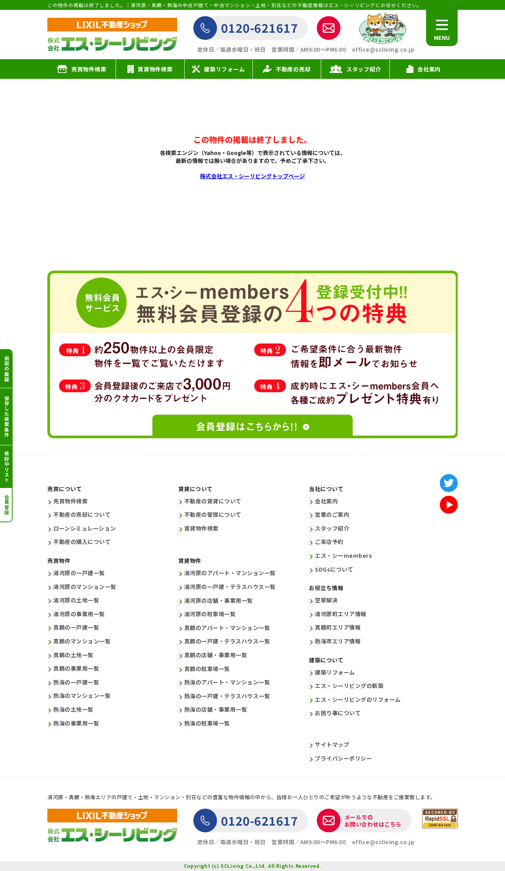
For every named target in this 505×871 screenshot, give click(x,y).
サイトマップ (332, 744)
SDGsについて (334, 569)
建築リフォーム (335, 672)
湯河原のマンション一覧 (84, 587)
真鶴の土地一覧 (73, 655)
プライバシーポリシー (343, 758)
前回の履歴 (6, 369)
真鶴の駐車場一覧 (207, 669)
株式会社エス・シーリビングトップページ (252, 176)
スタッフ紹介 (332, 528)
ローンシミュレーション (84, 528)
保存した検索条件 (6, 416)
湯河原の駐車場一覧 (210, 614)
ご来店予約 (329, 542)
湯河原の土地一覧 (76, 600)
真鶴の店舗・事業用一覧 (215, 655)
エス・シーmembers (343, 555)
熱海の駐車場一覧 (207, 723)
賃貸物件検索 (201, 528)
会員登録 (6, 504)
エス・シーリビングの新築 (349, 686)
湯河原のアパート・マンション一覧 (230, 573)
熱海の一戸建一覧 (76, 682)
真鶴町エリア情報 (338, 627)
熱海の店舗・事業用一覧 (215, 709)
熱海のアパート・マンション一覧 (227, 682)
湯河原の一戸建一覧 (79, 573)
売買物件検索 (70, 501)
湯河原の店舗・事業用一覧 (218, 600)
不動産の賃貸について (212, 501)
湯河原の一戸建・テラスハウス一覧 (230, 587)
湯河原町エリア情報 (341, 614)
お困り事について (338, 713)
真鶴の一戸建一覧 (76, 627)
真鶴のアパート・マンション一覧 (227, 628)
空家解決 (326, 600)
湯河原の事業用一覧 (79, 614)
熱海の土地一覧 (73, 709)
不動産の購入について (81, 542)
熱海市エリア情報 (338, 641)
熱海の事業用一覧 (76, 723)
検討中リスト (6, 466)
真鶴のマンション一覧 (81, 641)
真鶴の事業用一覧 (76, 668)
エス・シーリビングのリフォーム (358, 699)
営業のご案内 (332, 514)
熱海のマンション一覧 (81, 695)
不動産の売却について (81, 514)
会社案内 (326, 501)
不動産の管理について (212, 514)
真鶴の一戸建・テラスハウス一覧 (227, 641)
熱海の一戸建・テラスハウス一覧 (227, 696)
